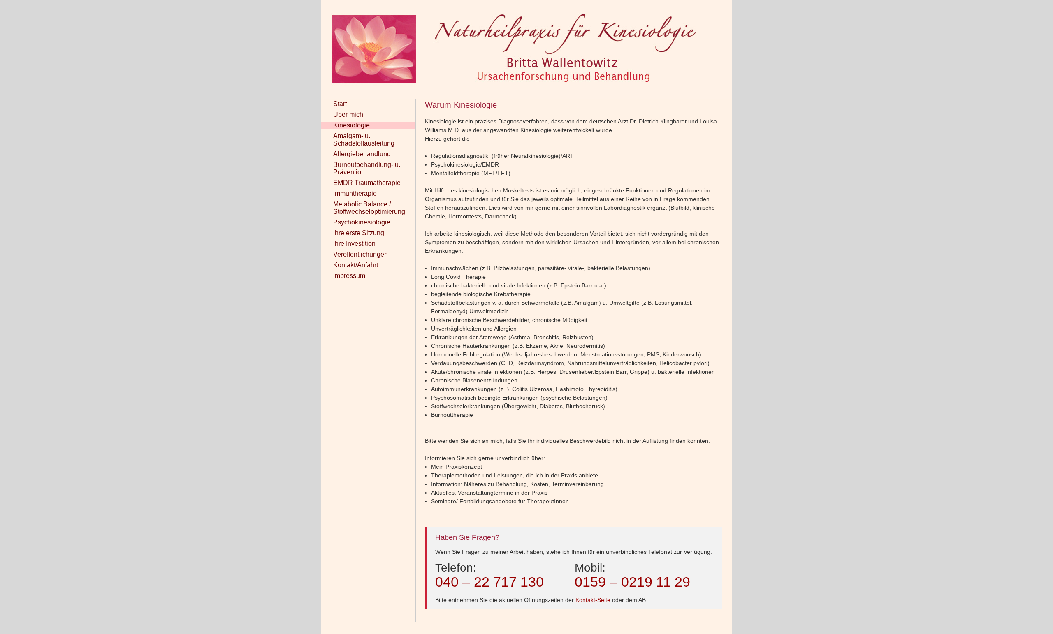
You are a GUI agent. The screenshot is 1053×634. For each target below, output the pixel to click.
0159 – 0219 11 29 (632, 582)
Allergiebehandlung (362, 153)
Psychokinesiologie (361, 222)
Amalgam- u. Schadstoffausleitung (363, 139)
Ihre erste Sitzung (358, 232)
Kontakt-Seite (592, 600)
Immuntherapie (355, 193)
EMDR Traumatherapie (367, 182)
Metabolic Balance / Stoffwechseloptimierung (369, 208)
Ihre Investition (354, 243)
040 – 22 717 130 (489, 582)
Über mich (348, 114)
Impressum (349, 275)
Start (340, 103)
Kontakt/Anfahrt (355, 264)
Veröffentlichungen (360, 254)
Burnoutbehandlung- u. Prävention (366, 168)
